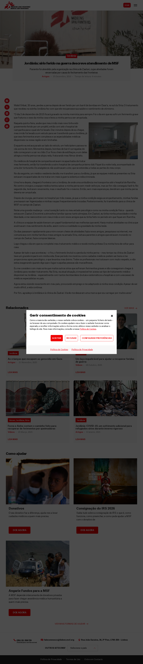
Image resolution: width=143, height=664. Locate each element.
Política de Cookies (88, 329)
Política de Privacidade (82, 350)
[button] (112, 315)
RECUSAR (71, 338)
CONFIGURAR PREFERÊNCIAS (97, 338)
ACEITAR (56, 338)
